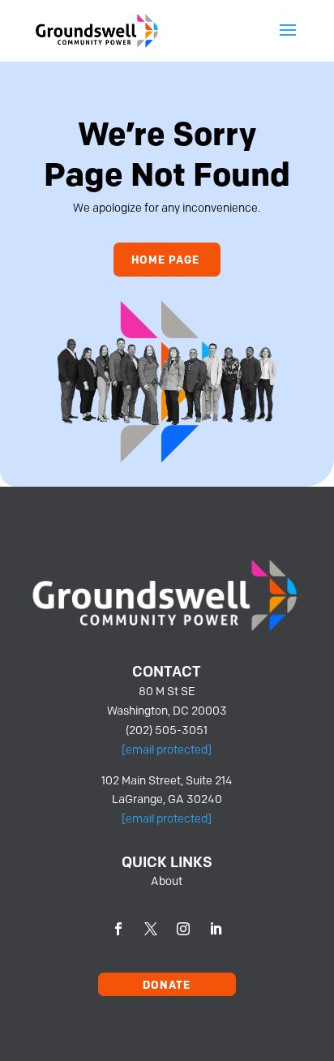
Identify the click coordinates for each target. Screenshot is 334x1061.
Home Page (165, 259)
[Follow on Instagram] (183, 929)
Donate (167, 984)
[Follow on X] (151, 929)
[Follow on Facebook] (118, 929)
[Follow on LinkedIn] (216, 929)
